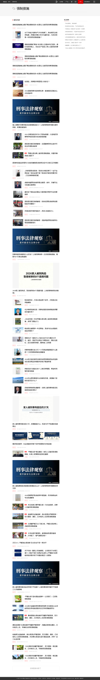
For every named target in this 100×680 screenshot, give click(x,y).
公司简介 (39, 678)
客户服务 (53, 678)
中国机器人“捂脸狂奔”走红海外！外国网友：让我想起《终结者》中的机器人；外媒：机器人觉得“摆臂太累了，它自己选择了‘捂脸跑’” (76, 29)
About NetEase (33, 678)
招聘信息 (49, 678)
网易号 (14, 40)
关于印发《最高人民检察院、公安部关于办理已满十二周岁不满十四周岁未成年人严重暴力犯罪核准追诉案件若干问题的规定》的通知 (41, 553)
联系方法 (44, 678)
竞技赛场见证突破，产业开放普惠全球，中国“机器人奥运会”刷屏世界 (76, 26)
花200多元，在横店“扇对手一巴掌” (73, 42)
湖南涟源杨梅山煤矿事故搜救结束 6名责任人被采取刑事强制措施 (34, 25)
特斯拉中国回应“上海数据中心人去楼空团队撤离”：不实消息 (76, 39)
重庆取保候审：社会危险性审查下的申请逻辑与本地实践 (32, 444)
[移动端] (57, 1)
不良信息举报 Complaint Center (67, 678)
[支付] (72, 1)
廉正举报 (77, 678)
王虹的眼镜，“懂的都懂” (71, 23)
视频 (26, 158)
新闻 (14, 28)
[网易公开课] (61, 1)
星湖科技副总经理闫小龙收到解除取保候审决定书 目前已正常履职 (35, 163)
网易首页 (5, 1)
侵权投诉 (81, 678)
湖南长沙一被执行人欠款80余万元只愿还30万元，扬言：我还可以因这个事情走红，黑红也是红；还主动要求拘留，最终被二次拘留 (41, 340)
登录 (80, 1)
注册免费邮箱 (87, 1)
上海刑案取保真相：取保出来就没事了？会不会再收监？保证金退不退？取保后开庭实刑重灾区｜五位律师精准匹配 (41, 173)
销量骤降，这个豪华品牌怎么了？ (73, 45)
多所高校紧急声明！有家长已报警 (73, 34)
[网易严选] (67, 1)
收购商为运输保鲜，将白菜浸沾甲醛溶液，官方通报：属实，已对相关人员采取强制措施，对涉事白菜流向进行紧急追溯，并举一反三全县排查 (35, 637)
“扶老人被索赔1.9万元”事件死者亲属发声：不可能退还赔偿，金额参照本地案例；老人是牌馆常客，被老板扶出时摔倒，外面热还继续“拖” (76, 48)
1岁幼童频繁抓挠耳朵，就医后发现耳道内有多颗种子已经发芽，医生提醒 (76, 37)
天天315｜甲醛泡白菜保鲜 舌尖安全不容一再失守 (29, 543)
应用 (9, 1)
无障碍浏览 (14, 1)
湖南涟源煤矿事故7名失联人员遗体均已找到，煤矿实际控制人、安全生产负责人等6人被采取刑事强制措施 (41, 47)
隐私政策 (58, 678)
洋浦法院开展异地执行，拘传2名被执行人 (39, 211)
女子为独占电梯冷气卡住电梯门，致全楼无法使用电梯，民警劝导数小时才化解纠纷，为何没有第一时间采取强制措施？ (41, 35)
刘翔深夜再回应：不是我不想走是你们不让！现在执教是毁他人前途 (76, 31)
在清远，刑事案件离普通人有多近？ (37, 81)
